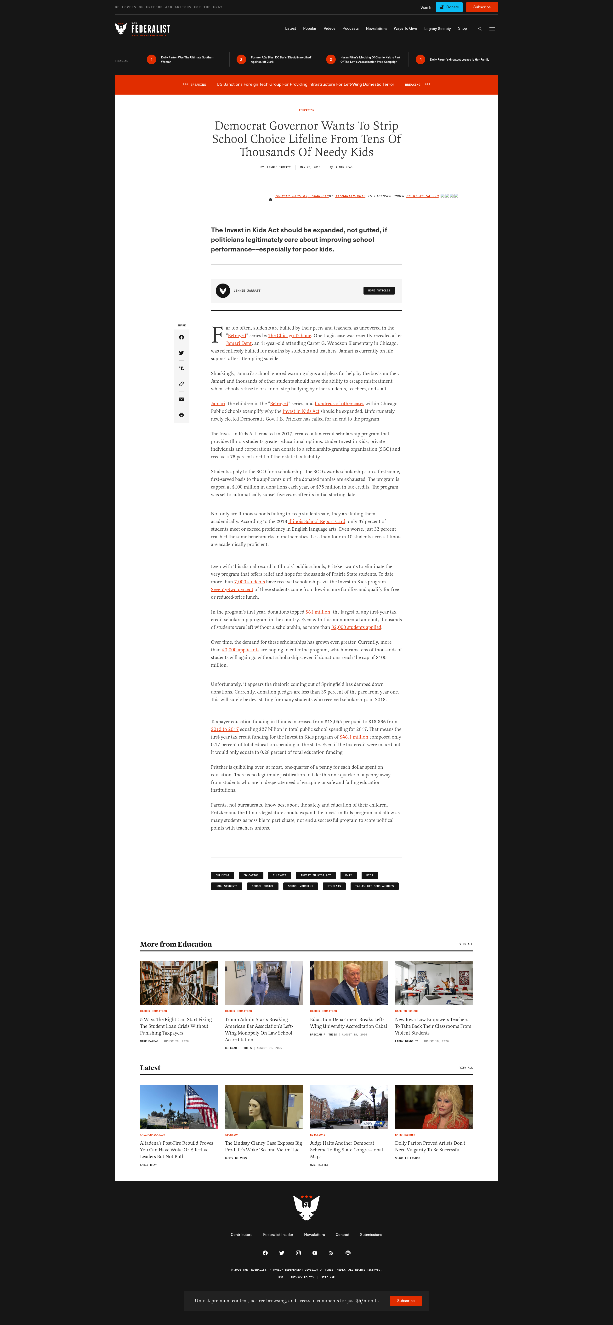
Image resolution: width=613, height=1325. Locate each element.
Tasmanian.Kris (350, 196)
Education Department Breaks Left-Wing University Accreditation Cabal (348, 1023)
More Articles (379, 291)
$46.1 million (354, 737)
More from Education (176, 944)
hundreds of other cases (339, 404)
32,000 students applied (356, 627)
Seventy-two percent (232, 589)
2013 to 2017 (225, 729)
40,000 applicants (240, 650)
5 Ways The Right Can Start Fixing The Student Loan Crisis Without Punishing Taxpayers (176, 1026)
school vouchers (300, 886)
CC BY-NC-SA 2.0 (422, 196)
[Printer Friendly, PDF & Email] (181, 415)
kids (369, 875)
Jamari (218, 404)
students (334, 886)
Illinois (279, 875)
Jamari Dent (239, 343)
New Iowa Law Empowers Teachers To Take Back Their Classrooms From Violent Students (433, 1026)
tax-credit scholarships (374, 886)
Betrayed (237, 336)
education (251, 875)
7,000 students (249, 582)
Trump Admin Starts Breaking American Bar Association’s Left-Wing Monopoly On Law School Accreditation (259, 1030)
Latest (150, 1067)
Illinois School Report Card (316, 521)
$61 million (318, 612)
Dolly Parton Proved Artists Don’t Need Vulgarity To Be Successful (430, 1146)
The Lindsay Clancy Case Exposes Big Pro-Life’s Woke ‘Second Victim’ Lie (263, 1146)
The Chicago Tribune (289, 336)
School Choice (263, 886)
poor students (227, 886)
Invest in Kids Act (301, 411)
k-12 (348, 875)
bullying (222, 875)
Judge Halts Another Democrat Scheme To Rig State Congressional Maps (346, 1150)
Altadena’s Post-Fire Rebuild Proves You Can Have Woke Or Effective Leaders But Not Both (176, 1150)
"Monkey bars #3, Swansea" (302, 196)
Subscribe (482, 6)
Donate (452, 6)
